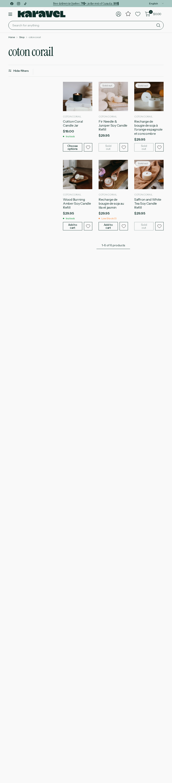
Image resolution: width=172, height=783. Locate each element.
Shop (22, 37)
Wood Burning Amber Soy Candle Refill (77, 203)
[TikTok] (25, 3)
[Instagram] (18, 3)
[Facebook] (11, 3)
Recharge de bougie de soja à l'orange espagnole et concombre (148, 127)
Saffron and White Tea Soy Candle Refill (147, 203)
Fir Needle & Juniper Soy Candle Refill (113, 125)
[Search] (158, 25)
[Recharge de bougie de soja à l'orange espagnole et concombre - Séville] (149, 96)
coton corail (35, 37)
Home (11, 37)
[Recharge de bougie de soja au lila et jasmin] (113, 174)
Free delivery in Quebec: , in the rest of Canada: (86, 3)
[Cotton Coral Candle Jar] (77, 96)
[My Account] (118, 14)
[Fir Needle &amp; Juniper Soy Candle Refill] (113, 96)
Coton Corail (72, 116)
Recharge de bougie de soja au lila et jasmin (111, 203)
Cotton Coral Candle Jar (73, 123)
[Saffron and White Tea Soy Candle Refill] (149, 174)
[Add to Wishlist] (88, 147)
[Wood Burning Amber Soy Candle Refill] (77, 174)
